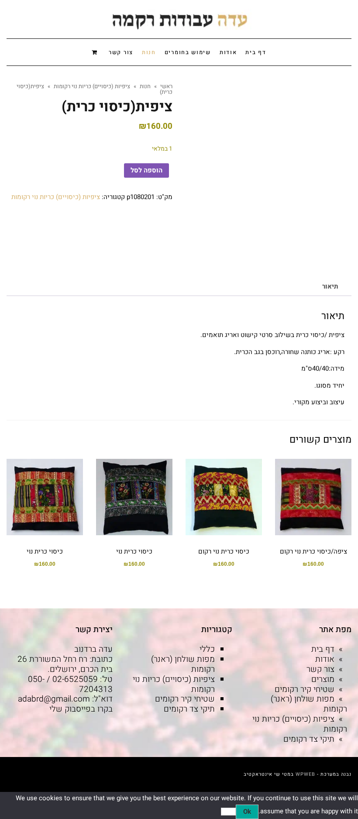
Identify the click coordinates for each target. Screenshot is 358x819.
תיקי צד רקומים (308, 739)
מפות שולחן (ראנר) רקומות (309, 704)
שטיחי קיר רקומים (304, 689)
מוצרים (322, 679)
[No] (228, 812)
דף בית (322, 649)
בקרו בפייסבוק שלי (81, 709)
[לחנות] (96, 51)
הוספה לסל (146, 170)
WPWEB (305, 774)
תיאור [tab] (330, 286)
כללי (207, 649)
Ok (247, 811)
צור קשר (320, 669)
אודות (324, 659)
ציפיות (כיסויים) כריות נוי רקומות (55, 197)
